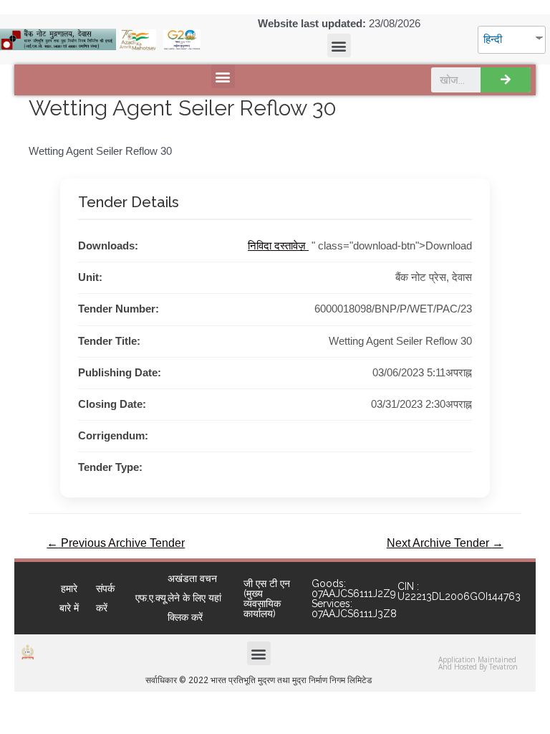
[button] (339, 45)
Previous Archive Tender (116, 543)
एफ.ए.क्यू (150, 598)
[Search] (506, 79)
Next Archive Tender (445, 543)
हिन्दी (492, 39)
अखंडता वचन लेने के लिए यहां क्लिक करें (194, 598)
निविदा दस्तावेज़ (278, 246)
